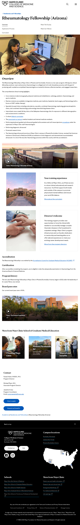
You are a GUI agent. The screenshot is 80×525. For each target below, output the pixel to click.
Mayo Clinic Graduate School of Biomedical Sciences (18, 490)
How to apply (11, 401)
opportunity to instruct (15, 119)
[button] (67, 4)
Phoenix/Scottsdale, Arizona (51, 443)
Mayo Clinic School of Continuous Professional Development (21, 495)
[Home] (18, 4)
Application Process (8, 29)
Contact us (11, 448)
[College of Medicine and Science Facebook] (6, 456)
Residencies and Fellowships (12, 13)
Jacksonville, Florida (48, 439)
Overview (5, 24)
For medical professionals (51, 491)
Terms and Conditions (17, 508)
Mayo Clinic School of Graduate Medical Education (18, 484)
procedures (65, 122)
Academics (5, 415)
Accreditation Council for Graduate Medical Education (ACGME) (53, 260)
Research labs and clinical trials (52, 484)
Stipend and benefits (13, 408)
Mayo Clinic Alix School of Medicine (14, 481)
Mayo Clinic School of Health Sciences (14, 487)
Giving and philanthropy (51, 488)
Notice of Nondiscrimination (49, 508)
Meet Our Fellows (46, 29)
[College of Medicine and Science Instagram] (12, 456)
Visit (23, 448)
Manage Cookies (65, 508)
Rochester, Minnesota (49, 436)
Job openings (48, 494)
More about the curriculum (53, 199)
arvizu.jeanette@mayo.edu (16, 394)
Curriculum (5, 33)
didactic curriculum (17, 116)
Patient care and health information (54, 481)
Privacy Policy (32, 508)
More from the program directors (55, 244)
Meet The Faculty (46, 24)
